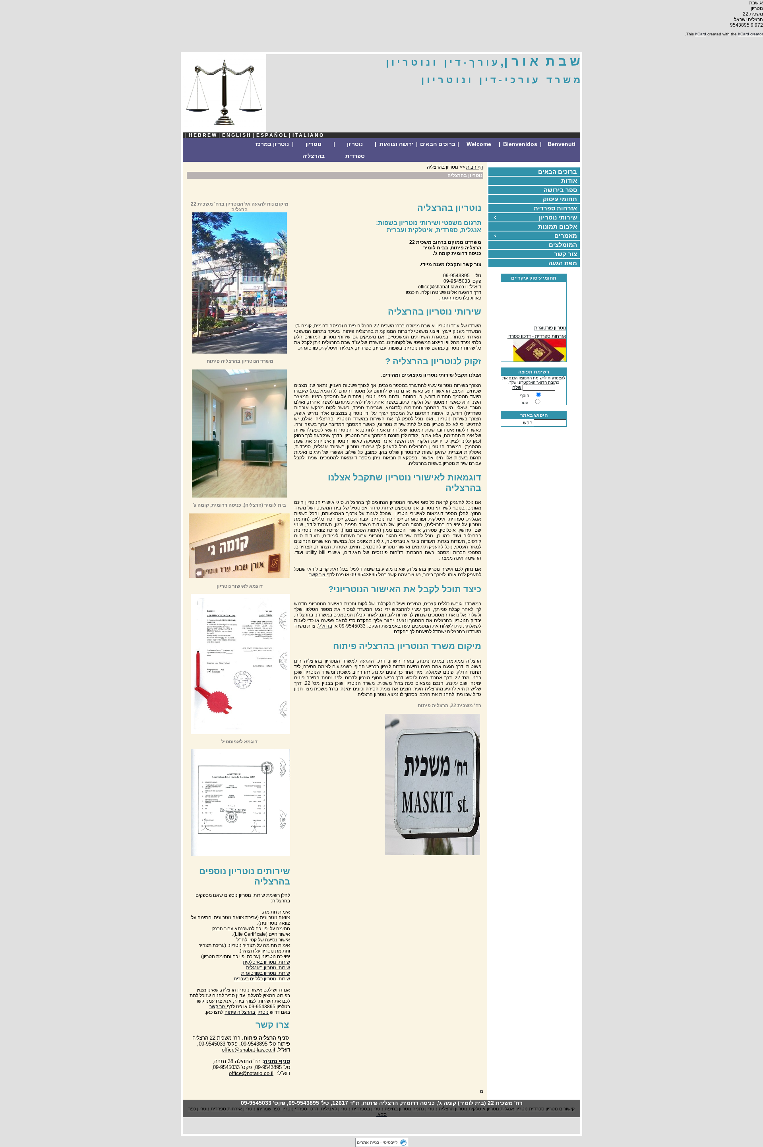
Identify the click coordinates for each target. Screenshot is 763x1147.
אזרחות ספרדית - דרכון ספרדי (536, 332)
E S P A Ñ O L (271, 135)
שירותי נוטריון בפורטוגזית (265, 973)
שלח (516, 387)
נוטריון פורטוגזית (550, 324)
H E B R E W (202, 135)
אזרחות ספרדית (555, 208)
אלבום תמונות (557, 226)
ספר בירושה (560, 190)
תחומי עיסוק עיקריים (533, 278)
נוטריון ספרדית (355, 150)
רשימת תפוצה (533, 372)
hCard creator (750, 34)
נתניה (270, 1061)
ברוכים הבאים (437, 144)
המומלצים (563, 244)
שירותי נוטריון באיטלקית (266, 962)
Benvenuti (561, 144)
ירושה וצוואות (396, 144)
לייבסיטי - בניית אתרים (377, 1142)
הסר (524, 402)
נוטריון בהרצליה (313, 150)
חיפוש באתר (534, 415)
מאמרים (565, 235)
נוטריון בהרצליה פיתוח (247, 1012)
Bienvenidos (520, 144)
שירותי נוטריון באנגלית (268, 967)
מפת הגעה (562, 263)
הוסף (524, 395)
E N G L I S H (236, 135)
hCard (700, 34)
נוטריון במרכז (272, 144)
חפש (528, 423)
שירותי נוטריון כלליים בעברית (262, 979)
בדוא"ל (325, 626)
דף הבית (474, 167)
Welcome (479, 144)
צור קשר (565, 254)
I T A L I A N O (307, 135)
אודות (569, 180)
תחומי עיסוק (560, 199)
